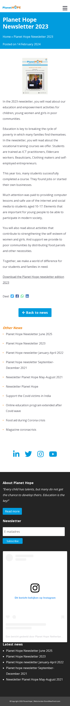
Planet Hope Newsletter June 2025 (29, 334)
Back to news (36, 312)
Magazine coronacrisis (21, 430)
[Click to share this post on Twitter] (12, 296)
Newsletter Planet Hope (22, 386)
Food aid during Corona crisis (25, 420)
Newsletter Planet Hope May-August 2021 (34, 377)
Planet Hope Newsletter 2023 (25, 343)
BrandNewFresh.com (52, 701)
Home (7, 37)
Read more (12, 511)
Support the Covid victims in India (28, 396)
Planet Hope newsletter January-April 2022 (34, 353)
